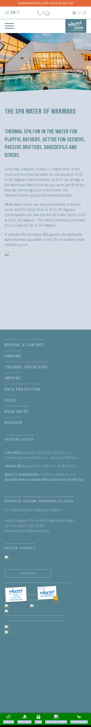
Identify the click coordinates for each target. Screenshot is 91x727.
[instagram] (36, 633)
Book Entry (17, 412)
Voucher (13, 423)
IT (18, 13)
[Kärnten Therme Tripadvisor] (79, 13)
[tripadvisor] (15, 558)
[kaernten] (53, 595)
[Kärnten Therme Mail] (47, 13)
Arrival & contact (25, 345)
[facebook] (21, 595)
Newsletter (28, 573)
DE (7, 13)
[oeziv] (17, 607)
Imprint (13, 378)
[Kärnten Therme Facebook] (74, 13)
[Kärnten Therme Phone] (39, 13)
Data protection (22, 389)
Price (10, 400)
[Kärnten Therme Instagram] (84, 13)
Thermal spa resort (26, 367)
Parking (13, 356)
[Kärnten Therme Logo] (75, 25)
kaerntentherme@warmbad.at (27, 531)
